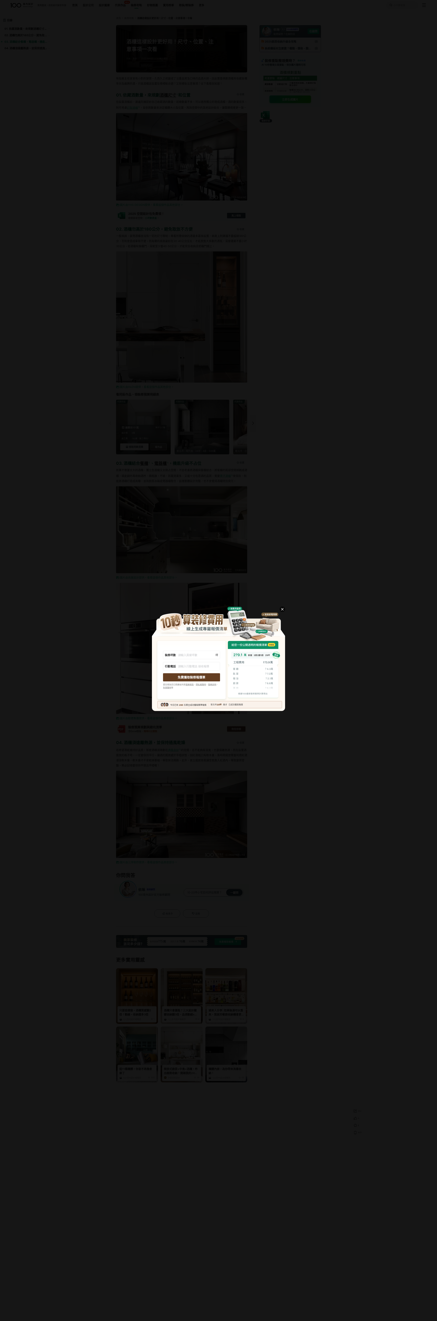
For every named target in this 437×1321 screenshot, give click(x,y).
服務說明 (212, 684)
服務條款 (190, 684)
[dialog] (218, 660)
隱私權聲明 (201, 684)
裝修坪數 (170, 655)
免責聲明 (167, 687)
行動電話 (170, 666)
